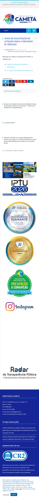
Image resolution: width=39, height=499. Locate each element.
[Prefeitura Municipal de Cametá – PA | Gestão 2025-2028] (19, 18)
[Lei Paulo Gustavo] (19, 119)
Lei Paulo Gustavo (9, 123)
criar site (14, 465)
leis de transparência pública (11, 472)
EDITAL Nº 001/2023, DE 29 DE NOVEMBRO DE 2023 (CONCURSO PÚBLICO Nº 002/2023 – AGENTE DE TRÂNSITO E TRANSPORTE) (20, 106)
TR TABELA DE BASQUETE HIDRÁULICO (20, 70)
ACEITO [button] (14, 494)
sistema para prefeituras (27, 465)
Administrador (9, 49)
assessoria (16, 467)
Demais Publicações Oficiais (16, 51)
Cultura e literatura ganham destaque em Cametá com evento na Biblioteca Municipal (20, 4)
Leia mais (19, 489)
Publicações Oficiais (30, 51)
